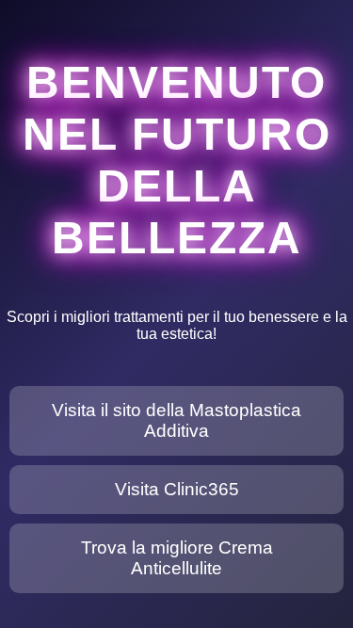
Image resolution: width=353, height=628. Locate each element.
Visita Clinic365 (177, 489)
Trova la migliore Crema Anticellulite (177, 558)
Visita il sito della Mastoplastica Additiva (176, 420)
